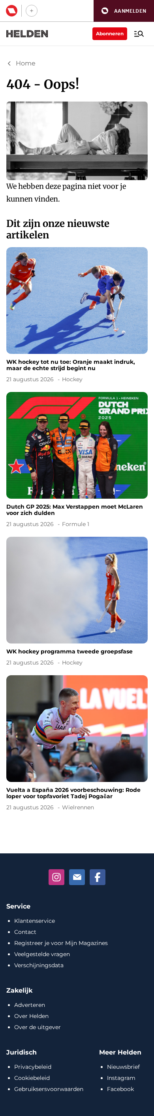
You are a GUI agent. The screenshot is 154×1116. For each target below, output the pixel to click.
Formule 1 (75, 524)
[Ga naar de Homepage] (27, 33)
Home (26, 63)
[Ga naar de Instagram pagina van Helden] (56, 877)
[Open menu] (139, 33)
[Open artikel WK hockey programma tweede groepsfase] (77, 603)
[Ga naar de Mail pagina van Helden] (77, 877)
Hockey (72, 379)
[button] (124, 11)
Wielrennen (78, 807)
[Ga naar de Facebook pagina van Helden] (97, 877)
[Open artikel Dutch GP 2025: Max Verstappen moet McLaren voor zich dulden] (77, 461)
